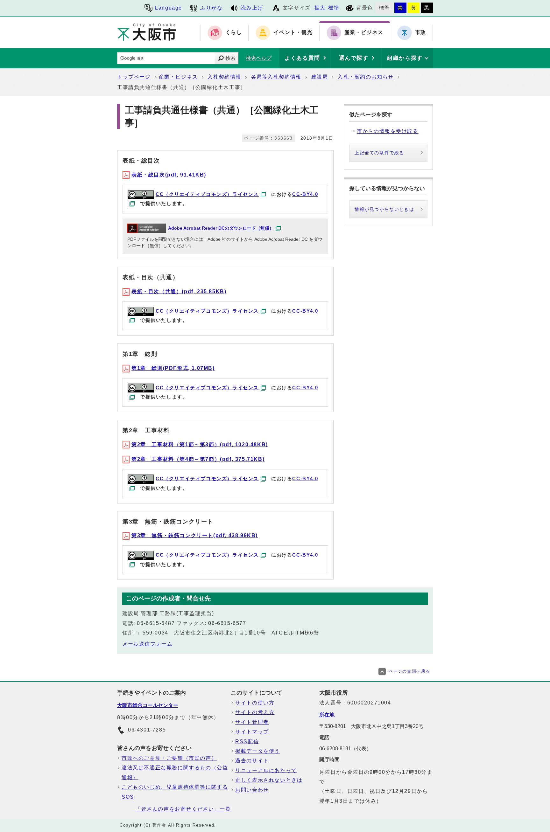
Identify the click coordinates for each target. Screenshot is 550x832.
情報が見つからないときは (384, 209)
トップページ (134, 77)
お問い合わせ (252, 790)
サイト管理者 (252, 722)
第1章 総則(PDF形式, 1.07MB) (173, 368)
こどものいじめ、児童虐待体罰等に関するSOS (175, 791)
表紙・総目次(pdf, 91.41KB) (168, 174)
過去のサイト (252, 760)
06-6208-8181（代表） (345, 748)
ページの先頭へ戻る (409, 671)
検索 (230, 58)
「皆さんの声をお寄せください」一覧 (183, 809)
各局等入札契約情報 (276, 77)
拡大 (320, 7)
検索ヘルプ (258, 58)
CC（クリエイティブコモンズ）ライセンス (207, 194)
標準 (333, 7)
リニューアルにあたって (266, 770)
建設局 (319, 77)
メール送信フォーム (147, 644)
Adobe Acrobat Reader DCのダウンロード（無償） (221, 228)
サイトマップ (252, 731)
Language (168, 7)
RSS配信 (247, 741)
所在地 (327, 715)
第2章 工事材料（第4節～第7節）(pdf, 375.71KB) (197, 459)
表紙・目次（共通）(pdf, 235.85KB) (178, 291)
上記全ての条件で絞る (379, 152)
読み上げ (252, 7)
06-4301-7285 (147, 729)
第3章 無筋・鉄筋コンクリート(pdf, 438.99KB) (194, 535)
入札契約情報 (224, 77)
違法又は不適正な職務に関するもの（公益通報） (175, 772)
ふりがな (211, 7)
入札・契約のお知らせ (366, 77)
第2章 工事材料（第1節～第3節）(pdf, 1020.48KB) (199, 444)
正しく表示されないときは (268, 780)
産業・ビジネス (178, 77)
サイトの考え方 (254, 712)
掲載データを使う (257, 751)
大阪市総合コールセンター (147, 705)
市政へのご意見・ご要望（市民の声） (169, 758)
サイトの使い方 (254, 702)
